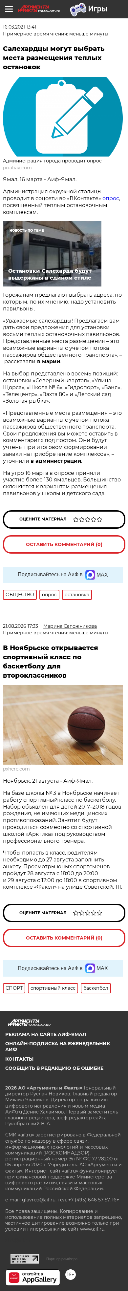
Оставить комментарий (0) (64, 544)
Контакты (19, 1059)
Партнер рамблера (61, 1259)
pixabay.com (17, 168)
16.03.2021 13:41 (19, 27)
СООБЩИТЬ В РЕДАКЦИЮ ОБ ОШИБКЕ (54, 1068)
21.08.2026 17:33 (20, 626)
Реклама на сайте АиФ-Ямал (45, 1034)
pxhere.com (16, 769)
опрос (110, 198)
